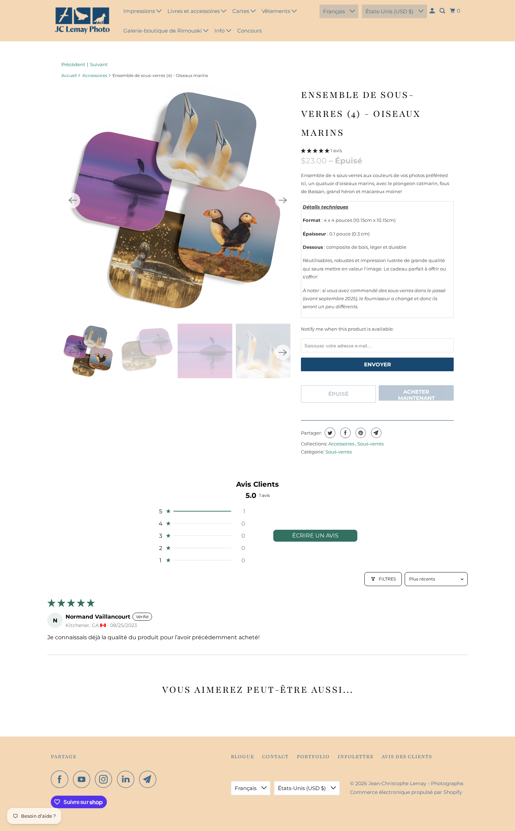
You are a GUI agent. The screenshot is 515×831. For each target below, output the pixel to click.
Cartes (241, 11)
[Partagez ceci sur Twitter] (329, 433)
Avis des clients (407, 756)
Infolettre (355, 756)
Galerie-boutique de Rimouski (163, 30)
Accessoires (94, 75)
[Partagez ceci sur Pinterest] (360, 433)
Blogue (242, 756)
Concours (249, 30)
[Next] (282, 200)
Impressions (139, 11)
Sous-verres (370, 443)
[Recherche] (442, 11)
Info (220, 30)
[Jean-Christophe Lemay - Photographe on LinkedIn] (127, 779)
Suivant (99, 64)
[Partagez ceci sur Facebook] (344, 433)
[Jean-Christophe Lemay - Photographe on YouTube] (83, 779)
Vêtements (276, 11)
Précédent (73, 64)
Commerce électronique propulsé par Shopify (406, 792)
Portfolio (313, 756)
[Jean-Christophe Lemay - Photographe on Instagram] (105, 779)
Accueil (69, 75)
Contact (275, 756)
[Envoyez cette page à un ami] (375, 433)
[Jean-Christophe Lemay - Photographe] (82, 20)
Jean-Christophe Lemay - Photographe (416, 783)
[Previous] (72, 200)
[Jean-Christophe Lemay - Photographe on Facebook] (61, 779)
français (334, 11)
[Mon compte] (432, 11)
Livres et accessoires (194, 11)
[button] (315, 150)
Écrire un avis (315, 535)
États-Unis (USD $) (390, 11)
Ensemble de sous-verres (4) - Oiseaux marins (361, 114)
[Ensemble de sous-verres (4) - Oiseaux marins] (177, 200)
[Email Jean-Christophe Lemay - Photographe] (149, 779)
